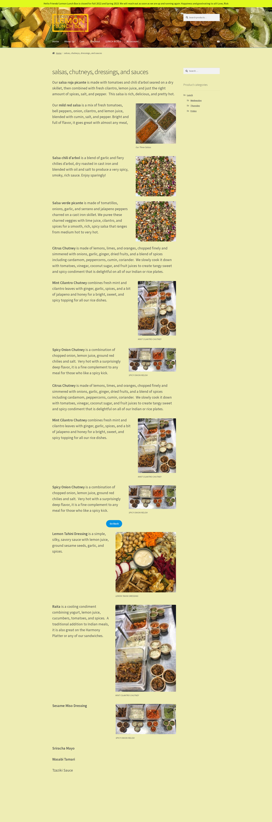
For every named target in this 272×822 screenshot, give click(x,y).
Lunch (190, 95)
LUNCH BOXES (113, 41)
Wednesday (196, 100)
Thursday (195, 105)
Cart (82, 41)
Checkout (95, 41)
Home (55, 41)
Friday (193, 111)
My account (133, 41)
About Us (69, 41)
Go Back (114, 523)
